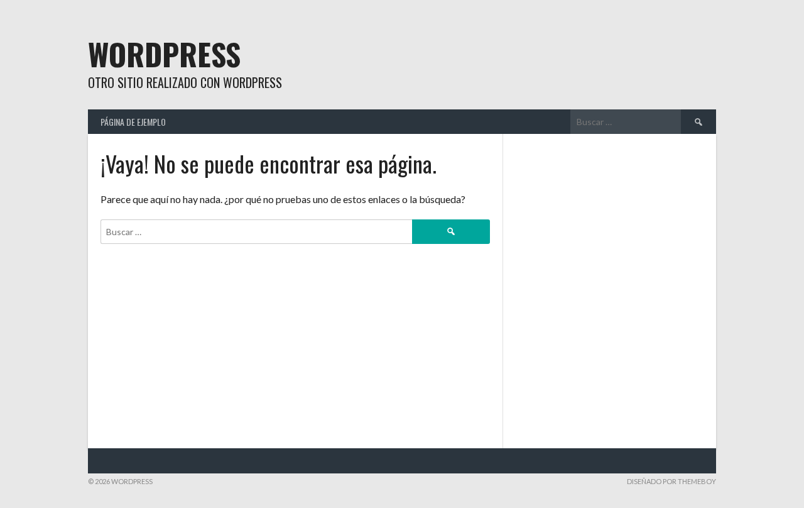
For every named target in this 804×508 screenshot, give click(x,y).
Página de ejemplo (133, 121)
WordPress (164, 53)
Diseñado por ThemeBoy (671, 481)
